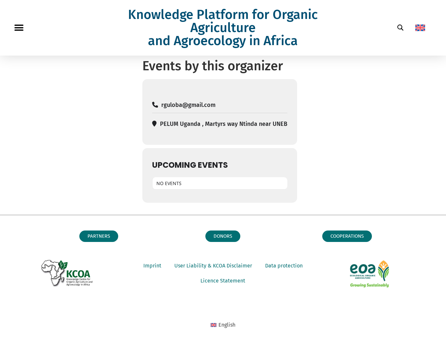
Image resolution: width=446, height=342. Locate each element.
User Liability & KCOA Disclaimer (213, 266)
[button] (18, 28)
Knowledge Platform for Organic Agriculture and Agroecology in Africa (223, 28)
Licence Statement (222, 281)
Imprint (152, 266)
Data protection (284, 266)
